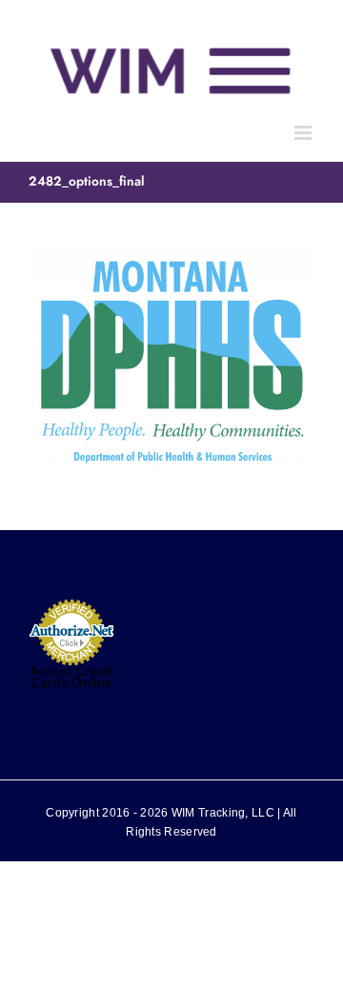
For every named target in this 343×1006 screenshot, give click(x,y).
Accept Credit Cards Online (72, 676)
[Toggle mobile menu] (304, 133)
